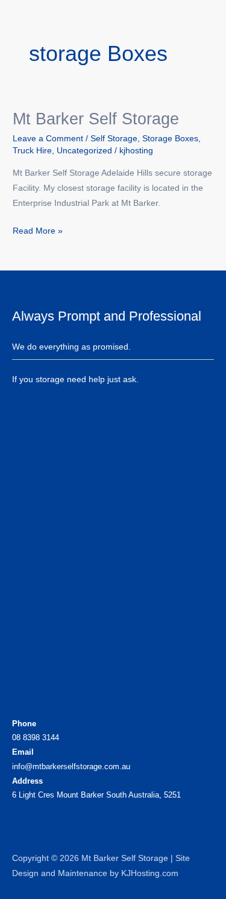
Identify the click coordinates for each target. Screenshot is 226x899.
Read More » (38, 229)
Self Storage (113, 138)
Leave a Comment (48, 138)
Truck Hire (32, 150)
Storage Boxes (170, 138)
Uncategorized (84, 150)
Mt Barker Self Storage (96, 118)
